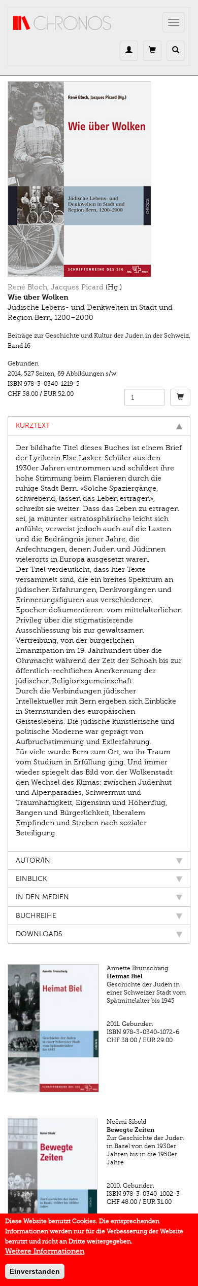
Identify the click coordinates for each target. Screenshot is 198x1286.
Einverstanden (35, 1271)
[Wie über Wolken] (99, 179)
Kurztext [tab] (33, 425)
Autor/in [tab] (33, 860)
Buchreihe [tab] (36, 916)
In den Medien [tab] (42, 897)
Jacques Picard (77, 287)
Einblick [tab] (31, 879)
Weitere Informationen (44, 1251)
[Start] (62, 23)
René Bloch (27, 287)
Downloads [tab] (39, 934)
